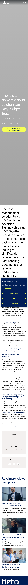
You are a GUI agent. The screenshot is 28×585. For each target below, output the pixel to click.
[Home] (6, 2)
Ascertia (8, 322)
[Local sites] (23, 2)
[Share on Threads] (9, 464)
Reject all (14, 298)
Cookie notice (8, 288)
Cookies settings (14, 303)
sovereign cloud (16, 427)
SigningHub (15, 322)
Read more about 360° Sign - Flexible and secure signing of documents (15, 350)
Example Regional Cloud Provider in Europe (13, 412)
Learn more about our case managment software (14, 129)
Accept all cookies (14, 293)
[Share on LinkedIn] (18, 464)
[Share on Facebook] (14, 464)
